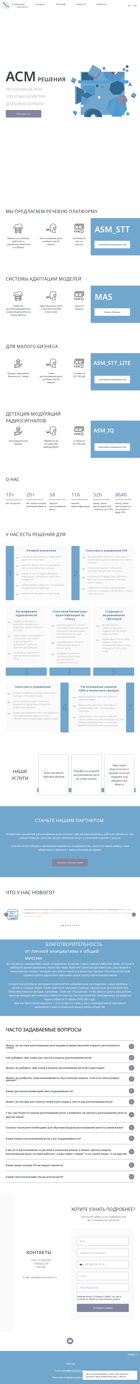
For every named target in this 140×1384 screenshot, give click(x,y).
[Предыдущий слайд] (6, 916)
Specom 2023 (41, 912)
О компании (18, 4)
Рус (135, 5)
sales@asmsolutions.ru (74, 1373)
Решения (61, 4)
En (129, 5)
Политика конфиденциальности (70, 1380)
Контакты (22, 6)
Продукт (40, 4)
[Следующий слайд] (134, 916)
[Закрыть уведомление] (135, 1372)
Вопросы (101, 4)
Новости (81, 4)
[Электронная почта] (70, 1343)
